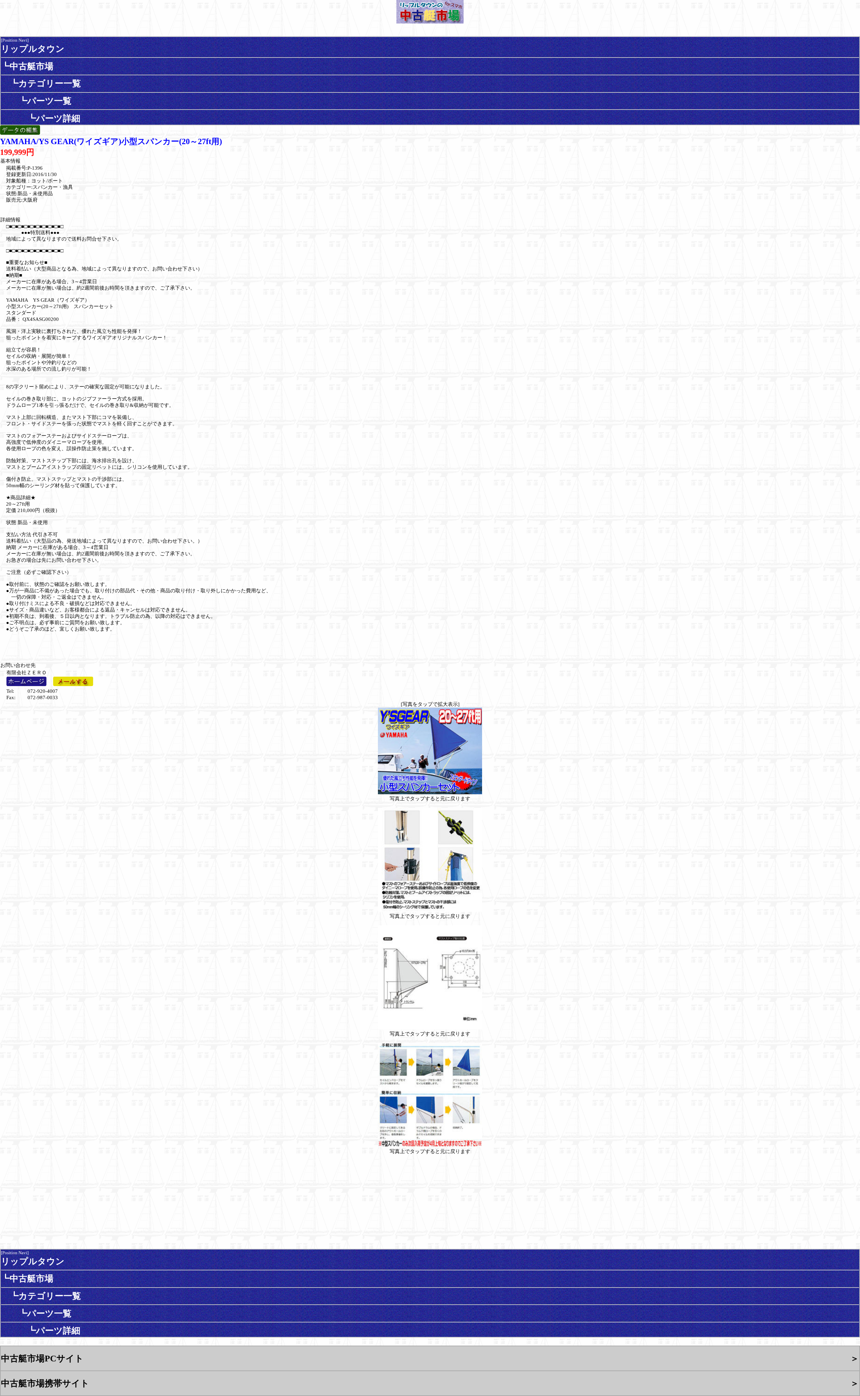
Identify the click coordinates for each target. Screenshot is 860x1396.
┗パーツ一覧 (36, 101)
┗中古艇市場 (27, 66)
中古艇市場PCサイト (42, 1358)
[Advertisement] (45, 643)
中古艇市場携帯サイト (45, 1383)
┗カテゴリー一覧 (41, 83)
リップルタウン (32, 49)
